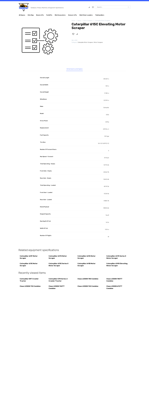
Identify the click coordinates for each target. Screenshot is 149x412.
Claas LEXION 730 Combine (30, 286)
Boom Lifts (40, 15)
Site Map (31, 15)
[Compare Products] (89, 7)
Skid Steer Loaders (86, 15)
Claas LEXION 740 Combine (88, 286)
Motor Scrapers (88, 20)
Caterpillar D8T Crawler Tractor (29, 280)
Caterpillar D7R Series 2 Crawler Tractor (58, 280)
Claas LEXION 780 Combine (88, 279)
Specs (79, 20)
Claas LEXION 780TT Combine (114, 280)
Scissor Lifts (72, 15)
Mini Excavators (60, 15)
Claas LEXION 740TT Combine (56, 287)
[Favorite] (93, 7)
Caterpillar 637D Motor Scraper (58, 257)
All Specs (22, 15)
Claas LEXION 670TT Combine (114, 287)
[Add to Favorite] (73, 34)
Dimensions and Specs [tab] (75, 69)
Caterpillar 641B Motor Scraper (87, 265)
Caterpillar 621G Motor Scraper (87, 257)
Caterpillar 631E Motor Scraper (29, 265)
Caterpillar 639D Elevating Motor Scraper (116, 265)
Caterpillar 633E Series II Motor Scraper (58, 265)
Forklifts (49, 15)
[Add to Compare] (77, 34)
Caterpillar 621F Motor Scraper (29, 257)
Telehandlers (99, 15)
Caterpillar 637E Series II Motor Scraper (116, 257)
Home (73, 20)
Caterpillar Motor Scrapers (102, 20)
